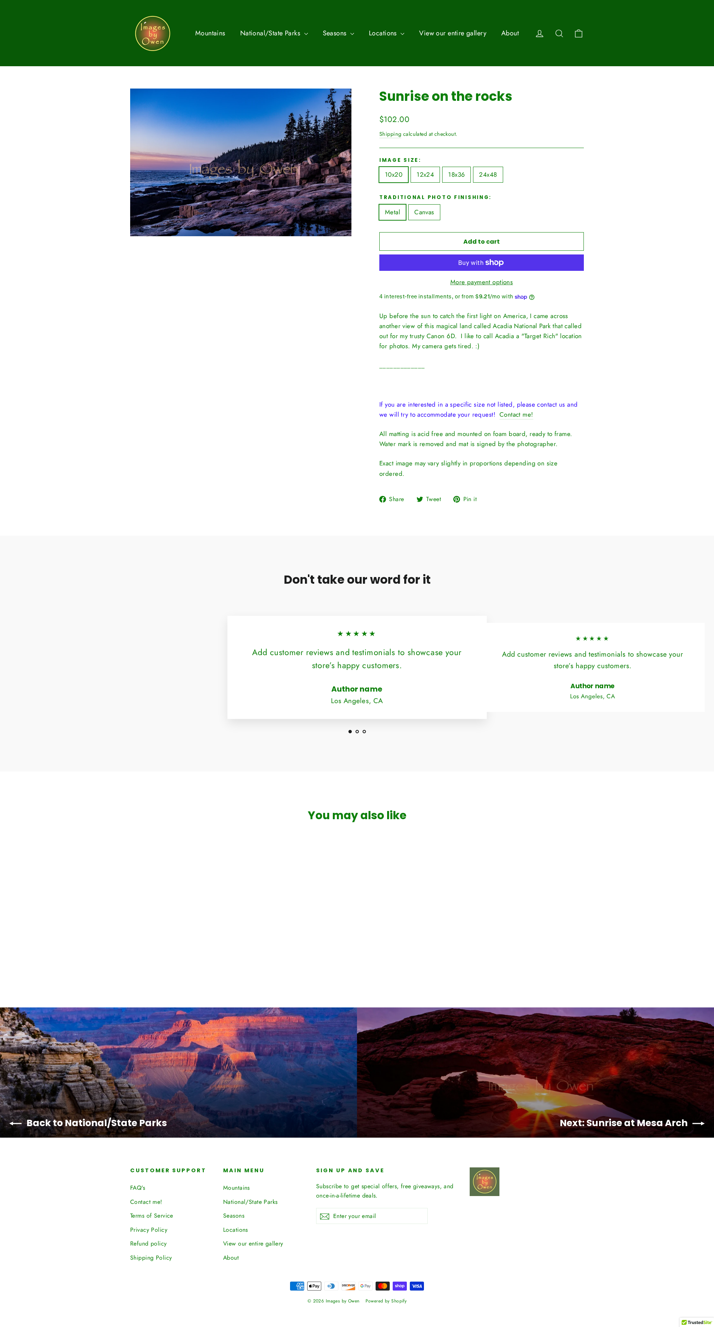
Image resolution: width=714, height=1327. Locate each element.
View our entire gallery (452, 33)
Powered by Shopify (386, 1301)
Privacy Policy (148, 1229)
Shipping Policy (151, 1257)
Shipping (390, 134)
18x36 (456, 174)
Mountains (210, 33)
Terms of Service (151, 1215)
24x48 (488, 174)
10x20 (393, 174)
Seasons (335, 33)
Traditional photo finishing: (435, 198)
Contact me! (516, 414)
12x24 (425, 174)
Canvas (424, 212)
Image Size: (400, 160)
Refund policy (148, 1243)
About (510, 33)
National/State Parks (271, 33)
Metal (392, 212)
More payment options (481, 282)
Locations (384, 33)
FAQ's (137, 1187)
